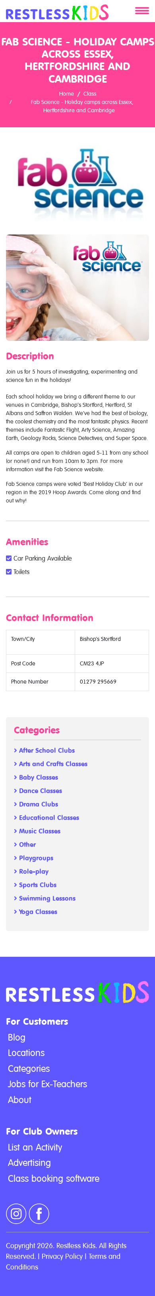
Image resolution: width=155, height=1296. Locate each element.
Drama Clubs (37, 804)
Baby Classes (37, 777)
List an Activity (35, 1147)
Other (26, 844)
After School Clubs (46, 750)
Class (89, 94)
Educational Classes (48, 818)
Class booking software (53, 1178)
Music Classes (38, 831)
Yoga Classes (37, 912)
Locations (26, 1053)
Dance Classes (39, 791)
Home (66, 94)
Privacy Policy (62, 1256)
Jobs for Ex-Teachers (47, 1084)
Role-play (32, 871)
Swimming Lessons (46, 898)
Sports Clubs (36, 885)
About (19, 1100)
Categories (29, 1069)
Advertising (29, 1163)
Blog (16, 1037)
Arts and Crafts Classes (52, 764)
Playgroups (35, 858)
